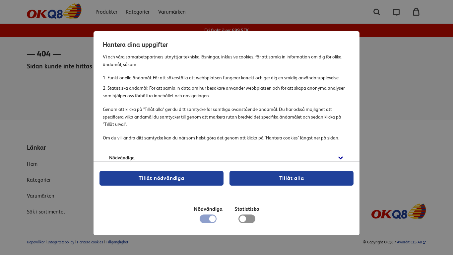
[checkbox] (246, 220)
